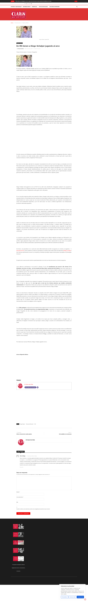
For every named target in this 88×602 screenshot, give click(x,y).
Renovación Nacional (29, 424)
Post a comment (37, 48)
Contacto (18, 571)
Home (12, 22)
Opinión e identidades (16, 6)
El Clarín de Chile (20, 48)
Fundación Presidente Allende (18, 564)
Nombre (18, 491)
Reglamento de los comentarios (18, 567)
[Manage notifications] (85, 599)
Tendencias (34, 6)
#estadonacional (20, 250)
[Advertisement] (44, 102)
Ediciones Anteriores (54, 6)
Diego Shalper (22, 424)
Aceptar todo (80, 597)
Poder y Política (25, 22)
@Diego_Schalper (67, 250)
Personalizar (64, 597)
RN (35, 424)
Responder (21, 467)
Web (17, 502)
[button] (75, 1)
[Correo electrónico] (37, 387)
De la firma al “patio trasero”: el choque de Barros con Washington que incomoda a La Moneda (33, 1)
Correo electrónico (19, 497)
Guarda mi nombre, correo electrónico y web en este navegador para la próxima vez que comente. (33, 508)
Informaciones (26, 6)
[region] (72, 592)
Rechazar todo (72, 597)
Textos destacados (43, 6)
